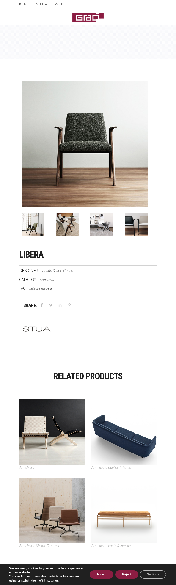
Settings (153, 574)
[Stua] (36, 330)
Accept (101, 574)
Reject (126, 574)
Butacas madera (40, 288)
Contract (114, 467)
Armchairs (47, 279)
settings (52, 581)
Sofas (127, 467)
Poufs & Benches (120, 546)
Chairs (40, 546)
